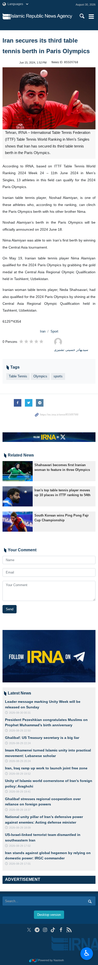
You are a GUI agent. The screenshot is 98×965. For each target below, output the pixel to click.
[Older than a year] (18, 471)
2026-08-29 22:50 (20, 730)
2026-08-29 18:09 (20, 827)
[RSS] (69, 929)
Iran (42, 331)
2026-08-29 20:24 (20, 761)
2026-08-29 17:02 (20, 845)
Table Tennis (18, 376)
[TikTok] (53, 929)
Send (9, 609)
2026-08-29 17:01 (20, 863)
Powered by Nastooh (51, 960)
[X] (29, 929)
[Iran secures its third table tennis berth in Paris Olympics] (49, 98)
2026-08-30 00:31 (20, 712)
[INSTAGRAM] (45, 929)
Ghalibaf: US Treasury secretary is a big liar (42, 738)
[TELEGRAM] (37, 929)
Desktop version (49, 915)
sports (58, 376)
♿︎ (86, 953)
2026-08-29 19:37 (20, 809)
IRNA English (41, 16)
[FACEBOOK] (61, 929)
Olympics (40, 376)
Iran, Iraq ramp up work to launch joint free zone (46, 768)
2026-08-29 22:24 (20, 743)
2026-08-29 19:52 (20, 773)
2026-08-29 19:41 (20, 791)
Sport (54, 331)
